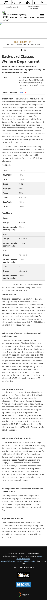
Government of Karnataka (34, 7)
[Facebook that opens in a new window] (21, 50)
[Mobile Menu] (42, 16)
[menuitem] (6, 2)
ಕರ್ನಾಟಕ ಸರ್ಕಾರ (12, 7)
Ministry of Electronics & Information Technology (18, 561)
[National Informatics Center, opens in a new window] (23, 585)
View (21, 92)
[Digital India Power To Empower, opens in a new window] (23, 595)
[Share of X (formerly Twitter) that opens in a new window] (24, 50)
